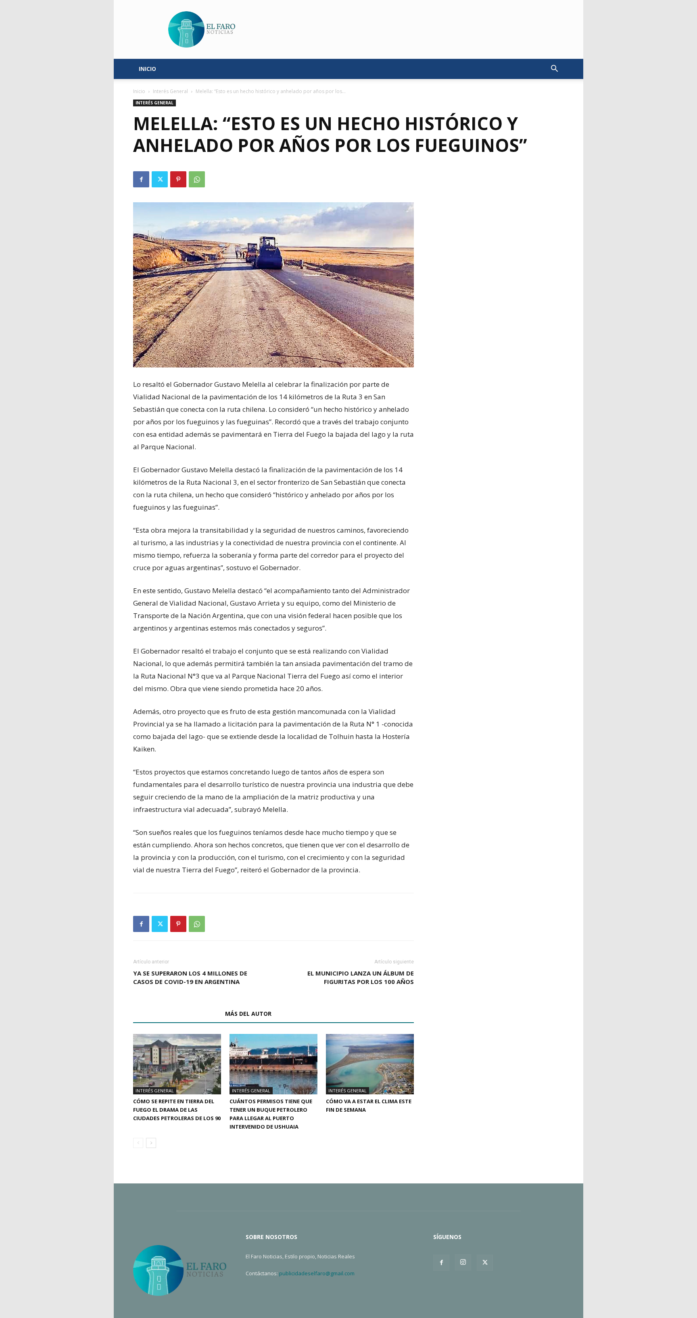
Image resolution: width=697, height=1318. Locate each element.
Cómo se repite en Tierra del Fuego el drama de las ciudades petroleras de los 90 (177, 1110)
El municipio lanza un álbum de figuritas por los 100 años (360, 977)
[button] (554, 69)
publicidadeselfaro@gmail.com (317, 1273)
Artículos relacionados (176, 1013)
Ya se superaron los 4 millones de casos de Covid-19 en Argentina (190, 977)
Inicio (139, 91)
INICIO (147, 69)
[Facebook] (141, 179)
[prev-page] (138, 1143)
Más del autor (248, 1013)
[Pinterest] (178, 179)
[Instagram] (463, 1262)
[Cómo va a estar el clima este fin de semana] (370, 1064)
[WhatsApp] (197, 179)
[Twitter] (160, 179)
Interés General (170, 91)
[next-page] (151, 1143)
